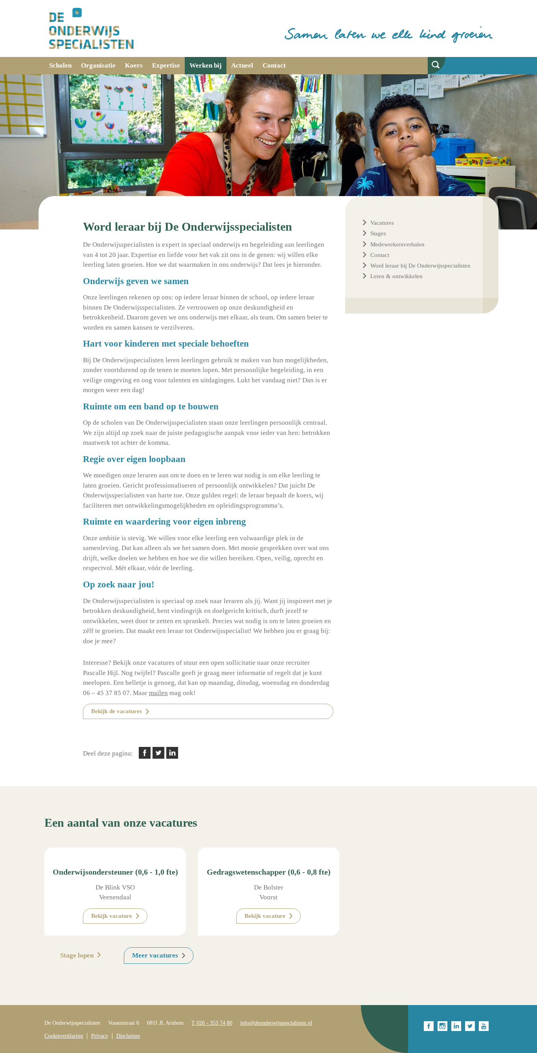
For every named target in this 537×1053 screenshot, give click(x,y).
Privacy (99, 1036)
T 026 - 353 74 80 (211, 1023)
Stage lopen (77, 955)
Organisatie (98, 65)
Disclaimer (128, 1036)
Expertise (166, 65)
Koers (134, 65)
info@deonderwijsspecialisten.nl (276, 1023)
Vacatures (382, 223)
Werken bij (205, 65)
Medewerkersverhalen (397, 244)
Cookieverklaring (63, 1036)
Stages (378, 233)
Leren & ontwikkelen (396, 276)
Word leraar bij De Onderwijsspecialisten (420, 265)
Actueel (242, 65)
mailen (158, 693)
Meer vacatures (155, 955)
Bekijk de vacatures (116, 711)
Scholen (60, 65)
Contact (274, 65)
